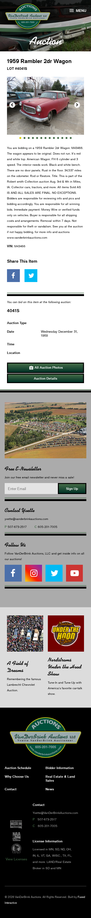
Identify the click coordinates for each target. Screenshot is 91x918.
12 (66, 138)
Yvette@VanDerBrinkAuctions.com (55, 813)
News (50, 789)
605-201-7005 (47, 527)
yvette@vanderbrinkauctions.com (26, 519)
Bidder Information (60, 768)
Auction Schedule (18, 768)
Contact (11, 789)
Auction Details (45, 378)
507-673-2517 (17, 527)
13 (71, 138)
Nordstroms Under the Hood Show (64, 666)
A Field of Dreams (17, 667)
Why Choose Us (17, 776)
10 (58, 138)
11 (62, 138)
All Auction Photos (46, 367)
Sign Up (72, 489)
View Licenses (16, 859)
